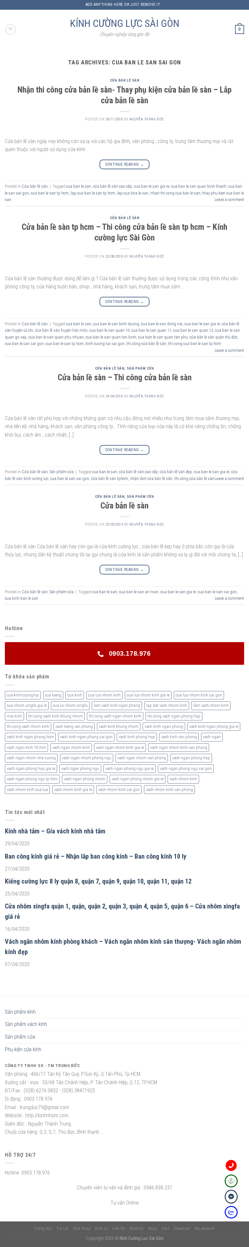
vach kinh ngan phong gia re (213, 726)
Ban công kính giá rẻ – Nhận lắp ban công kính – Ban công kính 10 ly (95, 856)
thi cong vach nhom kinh (28, 726)
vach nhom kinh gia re (73, 789)
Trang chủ (43, 1228)
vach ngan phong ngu (80, 768)
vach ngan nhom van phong (141, 757)
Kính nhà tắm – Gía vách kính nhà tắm (55, 831)
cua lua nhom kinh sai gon (199, 695)
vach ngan (212, 736)
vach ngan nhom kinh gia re (120, 747)
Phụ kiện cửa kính (23, 1049)
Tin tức (62, 1228)
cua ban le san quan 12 (193, 330)
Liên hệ (118, 1228)
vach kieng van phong (74, 726)
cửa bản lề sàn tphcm (109, 478)
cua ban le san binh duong (116, 323)
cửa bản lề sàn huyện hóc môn (61, 330)
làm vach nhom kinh (211, 705)
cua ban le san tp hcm (50, 193)
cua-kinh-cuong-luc (23, 695)
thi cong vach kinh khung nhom (55, 716)
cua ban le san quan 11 (151, 330)
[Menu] (11, 29)
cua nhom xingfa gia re (27, 705)
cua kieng (53, 695)
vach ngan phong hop (191, 757)
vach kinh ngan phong (164, 726)
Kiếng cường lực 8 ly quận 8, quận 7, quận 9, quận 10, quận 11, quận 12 (98, 881)
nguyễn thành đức (146, 119)
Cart (165, 1228)
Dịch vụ (101, 1228)
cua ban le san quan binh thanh (198, 186)
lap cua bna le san (132, 193)
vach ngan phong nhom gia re (137, 778)
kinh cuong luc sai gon (105, 343)
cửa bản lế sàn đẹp (176, 471)
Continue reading (124, 164)
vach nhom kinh (183, 778)
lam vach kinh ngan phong (117, 705)
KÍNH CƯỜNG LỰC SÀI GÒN (124, 23)
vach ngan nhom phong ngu (86, 757)
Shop (152, 1228)
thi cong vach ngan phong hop (174, 716)
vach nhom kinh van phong (169, 789)
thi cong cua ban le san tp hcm (194, 343)
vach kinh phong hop (137, 736)
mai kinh (14, 716)
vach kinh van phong (179, 736)
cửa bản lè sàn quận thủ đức (213, 337)
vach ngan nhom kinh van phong (178, 747)
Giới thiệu (82, 1228)
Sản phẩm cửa (140, 368)
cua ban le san (78, 186)
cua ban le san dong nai (162, 323)
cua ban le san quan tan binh (111, 337)
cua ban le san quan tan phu (163, 337)
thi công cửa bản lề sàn (146, 343)
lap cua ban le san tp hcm (93, 193)
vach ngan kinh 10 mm (26, 747)
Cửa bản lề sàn (124, 80)
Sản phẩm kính (20, 1012)
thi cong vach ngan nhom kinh (115, 716)
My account (205, 1228)
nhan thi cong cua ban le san (175, 193)
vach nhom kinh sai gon (119, 789)
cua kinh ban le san (21, 598)
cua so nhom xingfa (70, 705)
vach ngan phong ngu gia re (129, 768)
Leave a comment (229, 199)
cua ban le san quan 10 (109, 330)
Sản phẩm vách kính (26, 1024)
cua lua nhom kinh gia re (148, 695)
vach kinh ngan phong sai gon (86, 736)
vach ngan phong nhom (84, 778)
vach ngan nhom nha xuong (31, 757)
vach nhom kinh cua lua (27, 789)
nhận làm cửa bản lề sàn (151, 478)
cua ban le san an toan (139, 591)
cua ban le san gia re (151, 186)
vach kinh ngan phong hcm (30, 736)
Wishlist (136, 1228)
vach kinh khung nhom (118, 726)
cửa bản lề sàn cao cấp (112, 186)
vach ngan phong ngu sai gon (186, 768)
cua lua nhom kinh (104, 695)
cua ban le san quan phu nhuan (56, 337)
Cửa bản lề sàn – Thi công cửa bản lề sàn (125, 377)
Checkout (182, 1228)
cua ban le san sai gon (24, 343)
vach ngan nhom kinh (71, 747)
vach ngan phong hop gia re (31, 768)
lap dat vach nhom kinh (166, 705)
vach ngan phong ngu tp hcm (32, 778)
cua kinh (74, 695)
